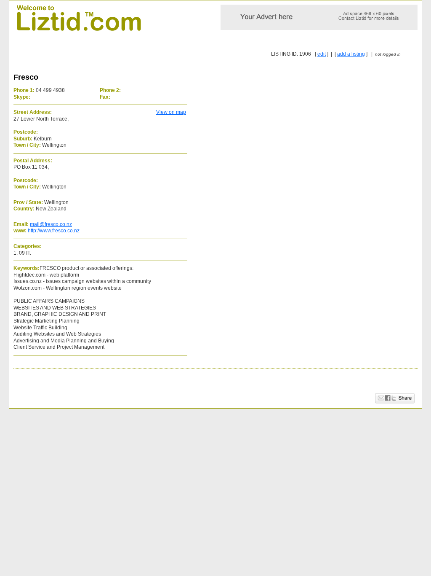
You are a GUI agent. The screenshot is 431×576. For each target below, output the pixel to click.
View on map (171, 112)
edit (321, 54)
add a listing (351, 54)
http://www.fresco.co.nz (54, 231)
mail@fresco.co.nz (51, 224)
